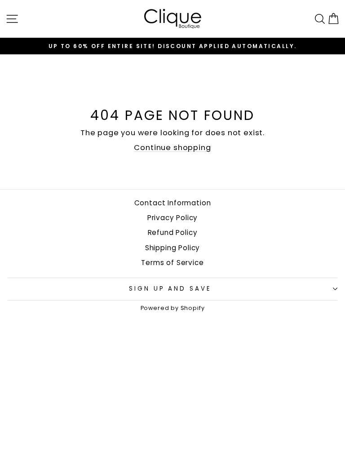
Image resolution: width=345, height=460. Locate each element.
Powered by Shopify (173, 308)
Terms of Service (172, 262)
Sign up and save (170, 288)
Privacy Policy (172, 217)
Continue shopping (172, 147)
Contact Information (172, 203)
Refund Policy (173, 232)
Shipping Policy (172, 247)
